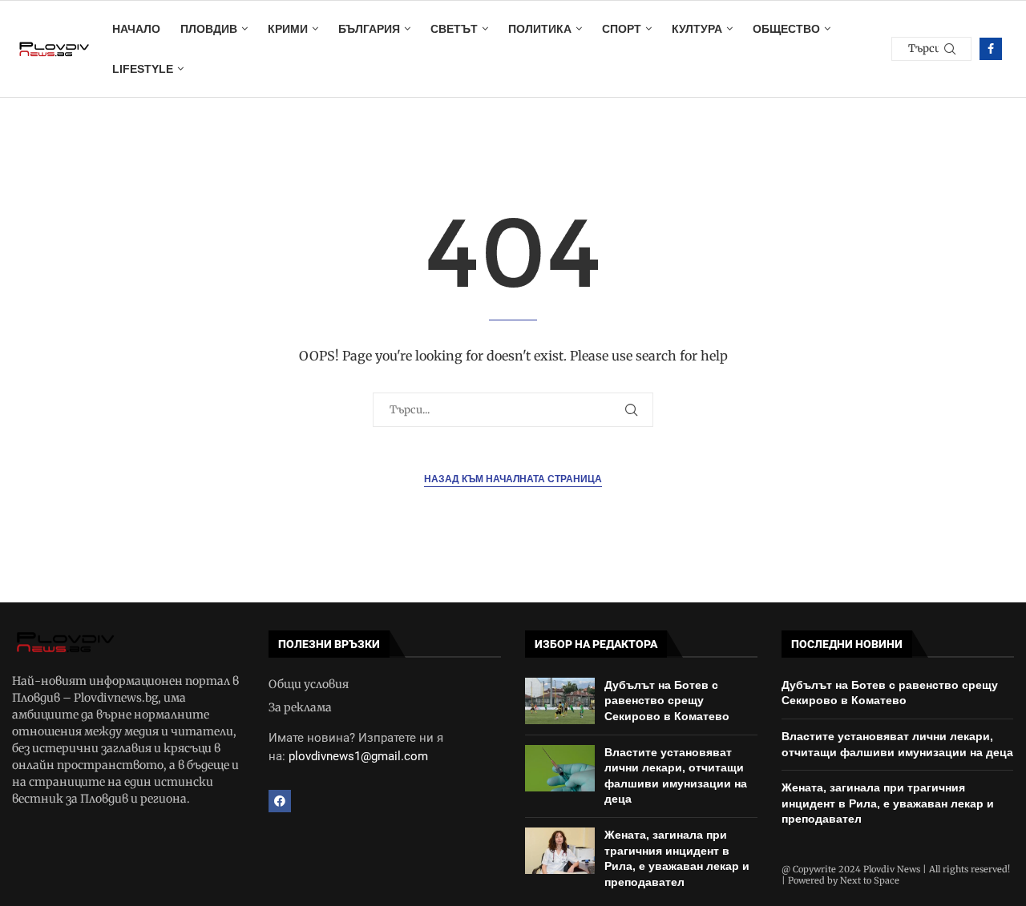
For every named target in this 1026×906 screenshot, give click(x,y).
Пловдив (208, 28)
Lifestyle (142, 68)
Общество (786, 28)
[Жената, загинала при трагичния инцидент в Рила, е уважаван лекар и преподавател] (560, 850)
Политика (540, 28)
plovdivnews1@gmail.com (358, 756)
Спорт (621, 28)
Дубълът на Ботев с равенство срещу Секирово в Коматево (666, 700)
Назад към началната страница (513, 479)
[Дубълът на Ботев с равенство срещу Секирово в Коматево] (560, 701)
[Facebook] (991, 49)
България (369, 28)
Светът (454, 28)
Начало (136, 28)
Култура (697, 28)
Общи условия (309, 684)
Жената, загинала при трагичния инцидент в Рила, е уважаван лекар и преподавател (888, 803)
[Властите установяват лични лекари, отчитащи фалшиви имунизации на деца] (560, 768)
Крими (288, 28)
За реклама (300, 707)
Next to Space (869, 880)
